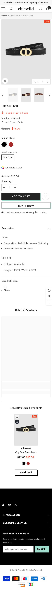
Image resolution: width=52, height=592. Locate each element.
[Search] (11, 9)
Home (4, 15)
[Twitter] (16, 505)
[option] (26, 52)
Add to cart (21, 196)
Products (14, 15)
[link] (26, 387)
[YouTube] (9, 505)
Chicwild (15, 118)
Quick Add (26, 472)
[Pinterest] (3, 505)
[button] (42, 81)
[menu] (3, 8)
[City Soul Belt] (26, 430)
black (24, 463)
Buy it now (26, 206)
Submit (42, 549)
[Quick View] (17, 422)
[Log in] (40, 8)
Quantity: (6, 181)
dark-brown (28, 463)
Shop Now (43, 2)
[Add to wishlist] (45, 196)
